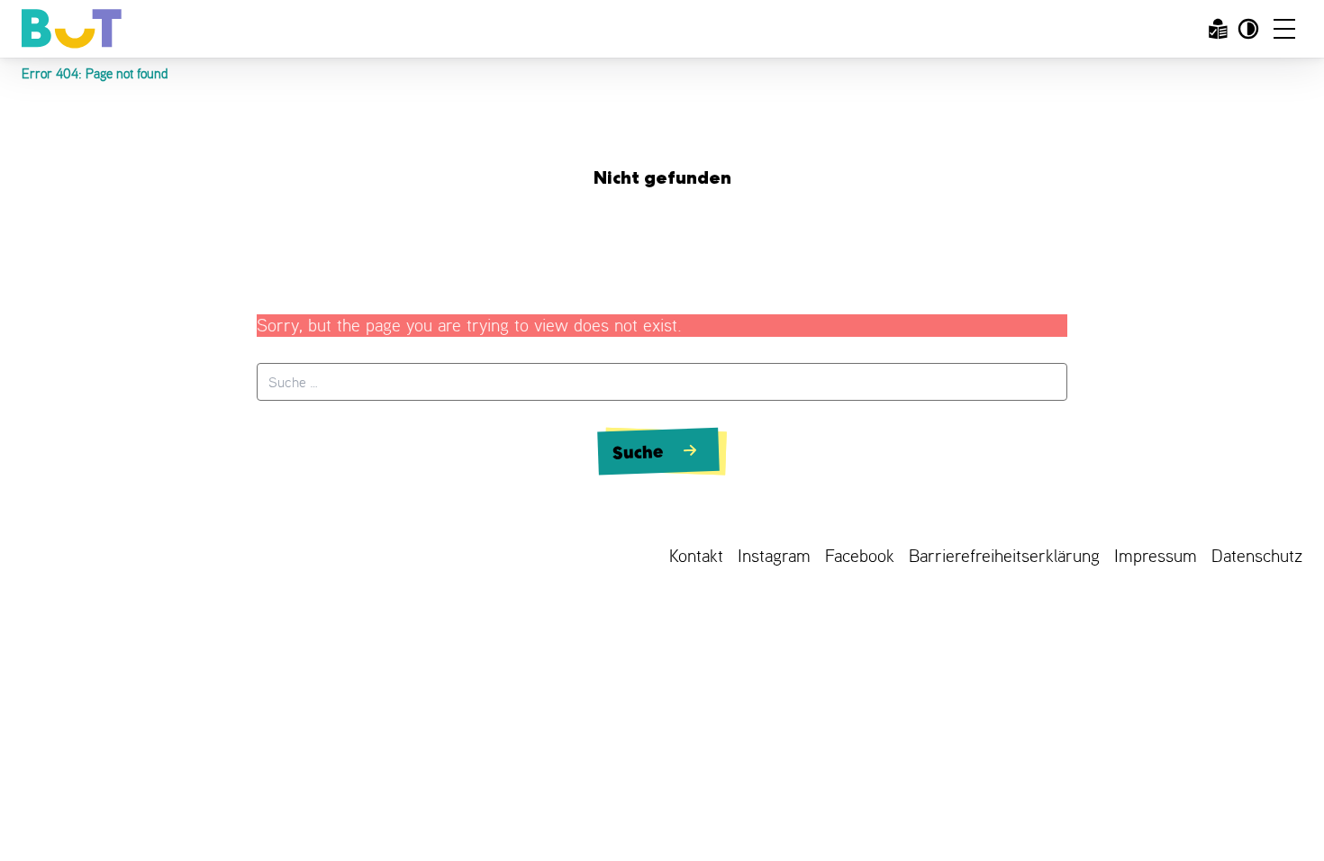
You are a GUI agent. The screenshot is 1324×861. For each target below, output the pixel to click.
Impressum (1155, 556)
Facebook (859, 556)
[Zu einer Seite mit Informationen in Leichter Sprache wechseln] (1217, 29)
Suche (639, 452)
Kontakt (696, 556)
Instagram (774, 556)
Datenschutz (1256, 556)
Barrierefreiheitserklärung (1004, 556)
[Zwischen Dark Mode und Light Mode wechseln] (1248, 29)
